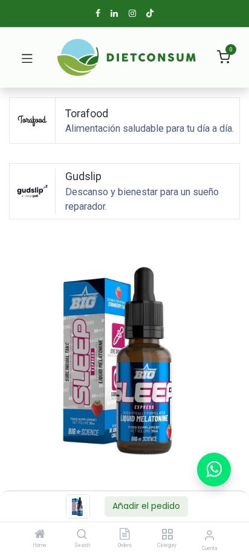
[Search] (82, 535)
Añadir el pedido (146, 506)
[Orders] (124, 535)
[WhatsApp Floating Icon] (214, 469)
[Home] (39, 535)
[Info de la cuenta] (209, 535)
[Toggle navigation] (27, 57)
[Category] (167, 535)
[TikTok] (150, 13)
